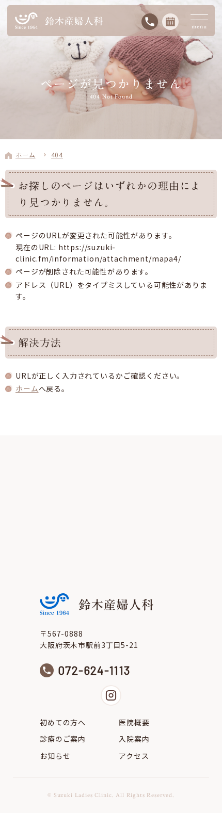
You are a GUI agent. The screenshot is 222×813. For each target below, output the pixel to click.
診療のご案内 (63, 739)
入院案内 (134, 739)
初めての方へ (63, 722)
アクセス (134, 756)
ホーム (27, 388)
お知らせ (55, 756)
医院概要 (134, 722)
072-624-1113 (94, 670)
